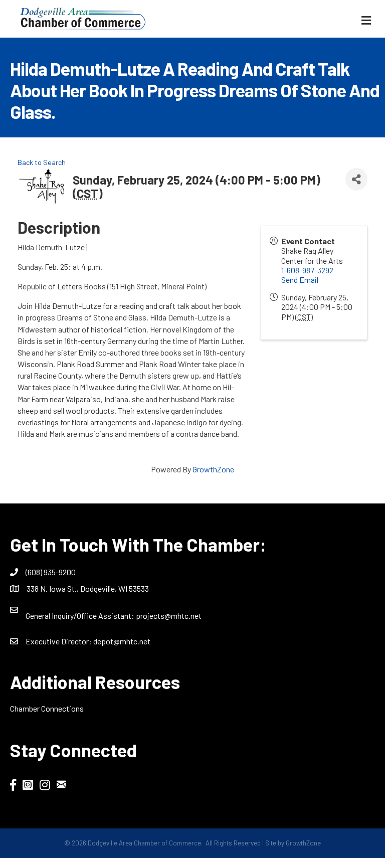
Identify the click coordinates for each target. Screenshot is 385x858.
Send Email (299, 279)
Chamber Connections (47, 708)
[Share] (356, 179)
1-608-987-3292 (307, 270)
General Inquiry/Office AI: (81, 615)
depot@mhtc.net (121, 641)
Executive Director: (59, 641)
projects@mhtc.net (169, 615)
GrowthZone (213, 469)
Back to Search (42, 162)
